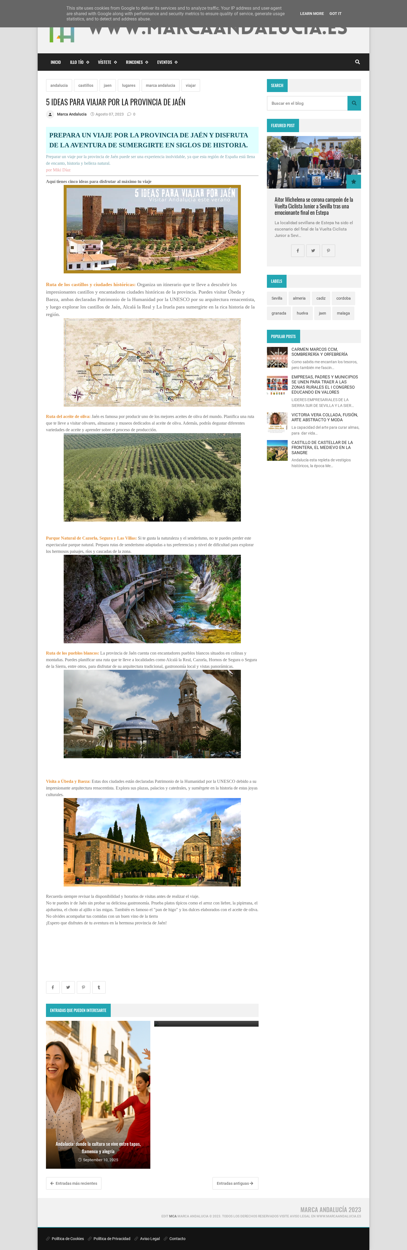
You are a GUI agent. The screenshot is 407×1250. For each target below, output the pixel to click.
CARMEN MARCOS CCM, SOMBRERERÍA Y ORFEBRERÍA (320, 352)
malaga (343, 313)
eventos (164, 62)
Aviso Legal (149, 1238)
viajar (191, 85)
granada (279, 313)
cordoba (343, 298)
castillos (85, 85)
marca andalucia (160, 85)
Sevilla (277, 298)
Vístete (104, 62)
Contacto (177, 1238)
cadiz (321, 298)
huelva (302, 313)
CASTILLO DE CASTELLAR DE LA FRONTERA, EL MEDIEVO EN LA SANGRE (322, 447)
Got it (335, 13)
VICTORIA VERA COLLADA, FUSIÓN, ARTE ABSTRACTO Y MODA (325, 417)
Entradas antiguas (233, 1183)
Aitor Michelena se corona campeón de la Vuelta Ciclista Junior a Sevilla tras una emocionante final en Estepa (314, 205)
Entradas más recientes (76, 1183)
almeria (299, 298)
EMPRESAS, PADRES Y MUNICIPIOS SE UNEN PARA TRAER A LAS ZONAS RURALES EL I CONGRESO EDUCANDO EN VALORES (325, 385)
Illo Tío (77, 62)
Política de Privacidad (111, 1238)
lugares (128, 85)
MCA (173, 1216)
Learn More (312, 13)
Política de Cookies (67, 1238)
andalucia (59, 85)
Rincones (134, 62)
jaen (108, 85)
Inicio (56, 62)
